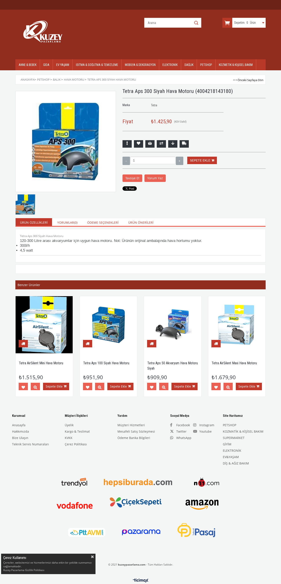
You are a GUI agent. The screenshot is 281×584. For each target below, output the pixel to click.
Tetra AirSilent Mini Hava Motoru (41, 363)
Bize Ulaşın (20, 438)
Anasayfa (18, 425)
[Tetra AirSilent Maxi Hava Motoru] (237, 325)
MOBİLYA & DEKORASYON (140, 65)
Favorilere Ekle (23, 387)
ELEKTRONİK (170, 65)
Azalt (126, 161)
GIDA (46, 65)
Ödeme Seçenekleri (103, 222)
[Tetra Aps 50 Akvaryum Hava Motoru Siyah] (172, 325)
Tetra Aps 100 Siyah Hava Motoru (106, 363)
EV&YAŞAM (231, 457)
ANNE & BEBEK (27, 65)
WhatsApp (183, 438)
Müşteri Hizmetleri (131, 425)
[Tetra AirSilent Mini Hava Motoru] (44, 325)
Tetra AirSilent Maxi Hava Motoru (234, 363)
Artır (179, 161)
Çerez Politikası (76, 444)
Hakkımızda (20, 431)
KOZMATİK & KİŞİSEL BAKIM (243, 431)
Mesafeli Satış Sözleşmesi (136, 431)
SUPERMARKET (234, 438)
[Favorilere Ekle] (138, 144)
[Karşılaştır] (161, 144)
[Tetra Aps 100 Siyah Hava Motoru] (108, 325)
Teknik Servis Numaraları (30, 444)
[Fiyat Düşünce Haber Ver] (172, 144)
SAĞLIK (188, 65)
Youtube (205, 431)
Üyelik (69, 425)
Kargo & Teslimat (77, 431)
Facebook (183, 425)
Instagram (206, 425)
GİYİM (227, 444)
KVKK (68, 438)
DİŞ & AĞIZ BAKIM (236, 463)
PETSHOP (206, 65)
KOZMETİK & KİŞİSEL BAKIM (236, 65)
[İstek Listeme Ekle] (150, 144)
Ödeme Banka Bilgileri (133, 438)
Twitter (181, 431)
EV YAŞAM (62, 65)
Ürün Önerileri (140, 222)
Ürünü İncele (35, 387)
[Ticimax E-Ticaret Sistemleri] (140, 581)
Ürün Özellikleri (34, 222)
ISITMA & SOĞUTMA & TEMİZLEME (97, 65)
